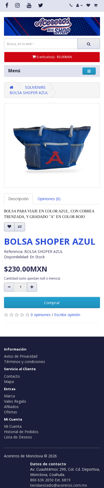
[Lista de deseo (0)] (88, 5)
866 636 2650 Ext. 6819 (50, 479)
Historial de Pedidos (21, 431)
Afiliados (11, 406)
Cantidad (32, 278)
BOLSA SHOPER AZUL (29, 92)
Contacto (12, 376)
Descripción (18, 198)
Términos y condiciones (24, 361)
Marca (9, 395)
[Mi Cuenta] (79, 5)
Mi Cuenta (13, 426)
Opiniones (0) (49, 198)
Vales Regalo (15, 401)
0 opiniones (41, 314)
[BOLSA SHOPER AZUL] (52, 145)
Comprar (52, 302)
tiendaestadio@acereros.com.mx (58, 485)
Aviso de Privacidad (20, 356)
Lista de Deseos (18, 436)
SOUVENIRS (35, 87)
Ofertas (10, 411)
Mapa (9, 381)
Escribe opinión (67, 314)
